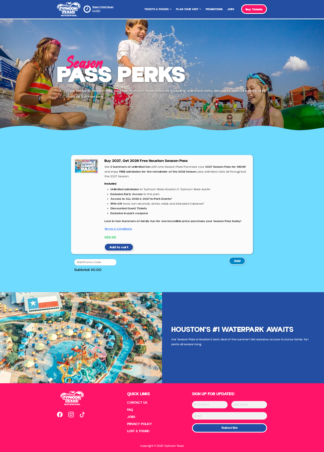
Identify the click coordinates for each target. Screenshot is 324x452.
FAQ (130, 410)
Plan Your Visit (187, 9)
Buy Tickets (254, 9)
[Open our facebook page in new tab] (59, 414)
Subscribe (229, 427)
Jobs (230, 9)
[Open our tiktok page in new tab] (82, 414)
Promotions (214, 9)
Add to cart (118, 247)
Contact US (137, 402)
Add (237, 261)
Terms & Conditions (118, 229)
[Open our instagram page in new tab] (71, 414)
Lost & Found (138, 431)
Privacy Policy (139, 424)
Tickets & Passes (156, 9)
